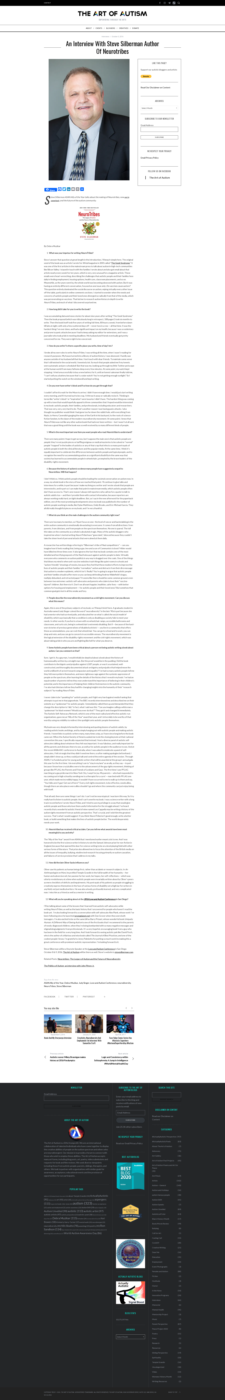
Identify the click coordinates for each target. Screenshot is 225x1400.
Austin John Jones (65, 1204)
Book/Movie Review (160, 1223)
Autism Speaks (100, 1208)
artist (67, 1200)
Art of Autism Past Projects (163, 1160)
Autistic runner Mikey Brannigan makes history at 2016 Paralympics (68, 1057)
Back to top (172, 1392)
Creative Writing (159, 1247)
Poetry (155, 1333)
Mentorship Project (160, 1314)
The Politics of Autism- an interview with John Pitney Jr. (69, 965)
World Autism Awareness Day (83, 1233)
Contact (47, 3)
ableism (48, 1196)
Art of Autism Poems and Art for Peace (165, 1166)
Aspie (54, 1204)
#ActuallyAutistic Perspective (164, 1136)
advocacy (52, 1200)
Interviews (105, 37)
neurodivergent (98, 1222)
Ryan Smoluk (67, 1230)
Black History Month (160, 1219)
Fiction (155, 1276)
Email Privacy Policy (150, 157)
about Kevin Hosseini (60, 1196)
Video (154, 1372)
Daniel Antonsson (99, 1215)
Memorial (156, 1305)
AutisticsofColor (159, 1214)
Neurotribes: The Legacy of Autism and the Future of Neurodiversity (89, 959)
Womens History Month (162, 1376)
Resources (156, 1348)
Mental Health (158, 1310)
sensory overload (86, 1230)
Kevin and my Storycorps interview (57, 1037)
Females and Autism (160, 1271)
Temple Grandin (158, 1362)
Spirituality (156, 1357)
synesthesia (58, 1233)
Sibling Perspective (160, 1353)
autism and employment (56, 1208)
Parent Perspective (159, 1324)
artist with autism (77, 1200)
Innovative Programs (160, 1295)
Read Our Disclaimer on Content (155, 87)
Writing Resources (159, 1381)
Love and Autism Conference (101, 949)
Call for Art (156, 1233)
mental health (85, 1222)
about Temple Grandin (79, 1196)
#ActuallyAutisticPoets (161, 1141)
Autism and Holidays (160, 1190)
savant (75, 1230)
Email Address (147, 125)
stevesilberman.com (124, 952)
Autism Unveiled (55, 1211)
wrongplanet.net (82, 915)
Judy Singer (84, 983)
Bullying (155, 1228)
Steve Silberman (64, 986)
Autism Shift (88, 1208)
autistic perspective (69, 1215)
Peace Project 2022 (160, 1329)
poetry (95, 1226)
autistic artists (52, 1214)
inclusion (82, 1219)
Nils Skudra (69, 1225)
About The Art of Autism (162, 1146)
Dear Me (48, 1218)
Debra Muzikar (71, 983)
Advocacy (156, 1151)
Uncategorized (158, 1367)
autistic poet (85, 1214)
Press (154, 1338)
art (60, 1200)
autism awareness (73, 1208)
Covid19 (155, 1243)
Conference (100, 899)
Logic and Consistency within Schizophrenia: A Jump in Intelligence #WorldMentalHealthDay (111, 1059)
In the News (157, 1290)
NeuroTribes (50, 986)
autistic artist (94, 1211)
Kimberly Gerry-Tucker (67, 1222)
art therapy (89, 1200)
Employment (157, 1262)
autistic (75, 1211)
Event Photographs (159, 1267)
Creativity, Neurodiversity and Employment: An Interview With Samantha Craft (89, 1040)
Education (156, 1257)
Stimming (48, 1233)
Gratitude (156, 1281)
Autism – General (159, 1185)
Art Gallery (156, 1156)
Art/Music (156, 1176)
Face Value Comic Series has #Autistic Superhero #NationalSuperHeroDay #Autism (120, 1040)
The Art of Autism (71, 952)
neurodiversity (124, 983)
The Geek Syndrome (120, 263)
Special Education (100, 1230)
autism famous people (161, 1195)
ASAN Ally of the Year (54, 983)
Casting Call (157, 1238)
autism (82, 1203)
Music (154, 1319)
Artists (155, 1180)
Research (155, 1343)
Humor (155, 1286)
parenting (84, 1226)
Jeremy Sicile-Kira (93, 1218)
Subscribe (130, 1120)
